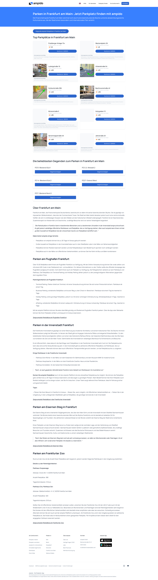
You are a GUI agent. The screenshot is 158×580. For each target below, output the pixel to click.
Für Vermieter (92, 3)
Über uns (65, 539)
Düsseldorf (49, 545)
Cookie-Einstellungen (68, 566)
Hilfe (85, 3)
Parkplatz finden (103, 3)
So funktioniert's (114, 3)
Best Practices (67, 548)
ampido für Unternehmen (35, 545)
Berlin (47, 542)
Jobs (64, 545)
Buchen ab (62, 51)
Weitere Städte (50, 553)
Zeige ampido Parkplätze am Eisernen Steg (48, 446)
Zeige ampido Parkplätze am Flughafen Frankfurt (50, 317)
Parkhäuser (32, 550)
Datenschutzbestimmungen (55, 566)
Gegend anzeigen (55, 172)
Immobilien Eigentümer (35, 548)
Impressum (31, 566)
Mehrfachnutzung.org (69, 550)
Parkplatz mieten (33, 539)
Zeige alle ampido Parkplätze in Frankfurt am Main (51, 31)
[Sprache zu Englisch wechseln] (80, 3)
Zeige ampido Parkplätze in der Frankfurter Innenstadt (52, 399)
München (48, 548)
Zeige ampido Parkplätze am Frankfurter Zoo (48, 523)
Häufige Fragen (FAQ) (68, 542)
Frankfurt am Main (51, 550)
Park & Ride (32, 553)
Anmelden (125, 3)
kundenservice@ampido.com (88, 547)
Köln (47, 539)
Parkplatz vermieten (34, 542)
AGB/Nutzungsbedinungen (41, 566)
